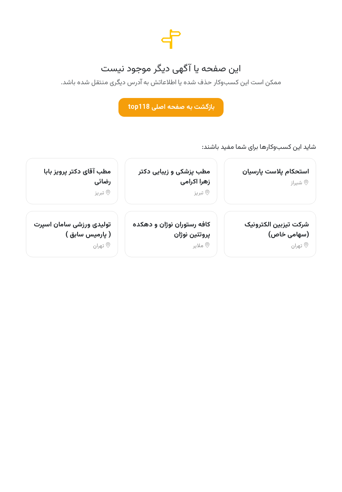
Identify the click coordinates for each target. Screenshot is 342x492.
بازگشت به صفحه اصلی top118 (171, 107)
